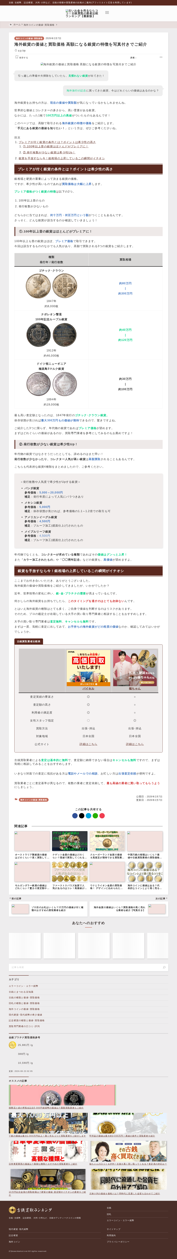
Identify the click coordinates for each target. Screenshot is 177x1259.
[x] (143, 57)
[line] (152, 57)
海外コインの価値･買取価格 (29, 38)
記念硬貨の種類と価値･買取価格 (27, 1020)
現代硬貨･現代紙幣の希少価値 (25, 1014)
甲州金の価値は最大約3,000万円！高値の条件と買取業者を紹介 (122, 1136)
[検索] (164, 967)
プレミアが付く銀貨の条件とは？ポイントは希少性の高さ (57, 142)
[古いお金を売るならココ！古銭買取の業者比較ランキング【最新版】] (83, 13)
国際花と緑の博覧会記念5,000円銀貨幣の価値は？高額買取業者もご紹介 (46, 1108)
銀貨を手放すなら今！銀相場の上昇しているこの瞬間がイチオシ (62, 158)
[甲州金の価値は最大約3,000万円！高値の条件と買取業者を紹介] (128, 1123)
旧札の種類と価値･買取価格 (24, 1003)
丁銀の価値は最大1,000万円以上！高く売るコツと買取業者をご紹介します (47, 1136)
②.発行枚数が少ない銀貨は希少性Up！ (49, 152)
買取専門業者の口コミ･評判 (24, 1026)
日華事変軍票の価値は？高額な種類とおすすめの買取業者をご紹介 (43, 1164)
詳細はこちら (88, 744)
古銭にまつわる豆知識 (21, 992)
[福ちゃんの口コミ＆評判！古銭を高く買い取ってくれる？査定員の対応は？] (128, 1151)
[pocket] (156, 57)
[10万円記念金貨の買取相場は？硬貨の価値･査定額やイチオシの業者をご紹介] (48, 1179)
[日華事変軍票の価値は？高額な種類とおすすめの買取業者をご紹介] (48, 1151)
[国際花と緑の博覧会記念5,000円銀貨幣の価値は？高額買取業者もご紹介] (62, 1095)
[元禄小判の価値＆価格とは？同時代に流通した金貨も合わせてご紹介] (128, 1180)
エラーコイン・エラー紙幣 (23, 986)
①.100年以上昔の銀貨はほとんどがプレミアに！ (56, 146)
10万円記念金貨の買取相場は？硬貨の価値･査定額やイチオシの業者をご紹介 (47, 1193)
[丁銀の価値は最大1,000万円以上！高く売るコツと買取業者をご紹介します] (48, 1123)
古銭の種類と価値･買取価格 (24, 997)
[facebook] (138, 57)
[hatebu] (147, 57)
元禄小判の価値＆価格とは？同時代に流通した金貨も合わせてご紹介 (124, 1193)
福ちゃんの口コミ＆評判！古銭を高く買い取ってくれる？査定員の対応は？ (128, 1164)
